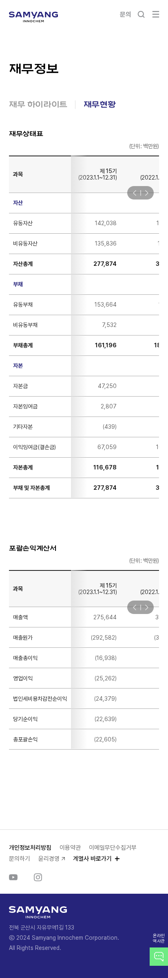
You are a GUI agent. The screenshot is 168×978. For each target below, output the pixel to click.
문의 (125, 14)
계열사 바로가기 (92, 858)
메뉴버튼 (155, 14)
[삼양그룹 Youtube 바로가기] (13, 877)
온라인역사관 (159, 938)
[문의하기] (159, 956)
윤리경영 (49, 858)
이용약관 (70, 847)
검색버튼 (141, 14)
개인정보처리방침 (30, 847)
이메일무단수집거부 (113, 847)
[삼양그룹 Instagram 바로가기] (38, 877)
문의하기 (19, 858)
